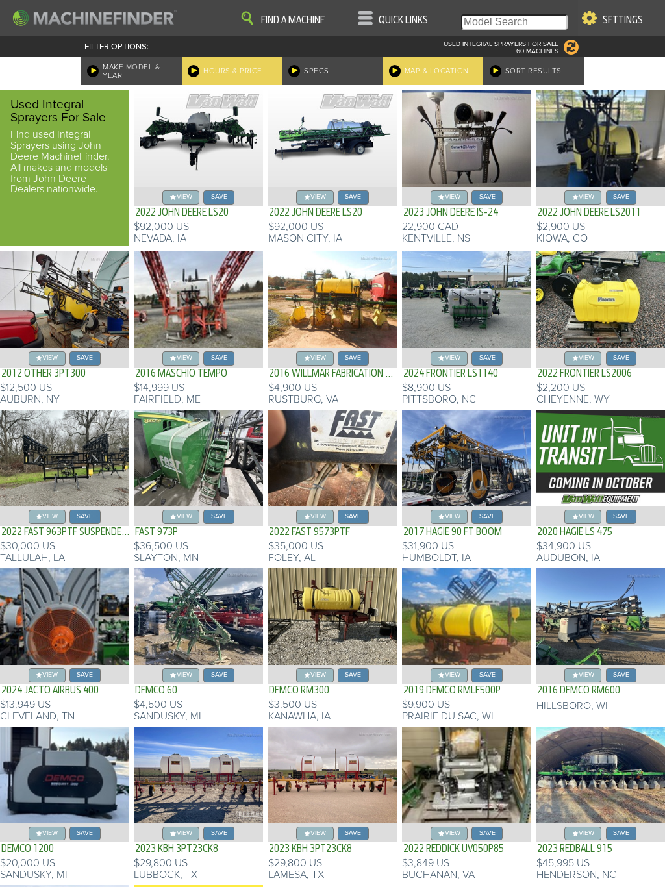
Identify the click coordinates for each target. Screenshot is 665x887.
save (219, 196)
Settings (623, 20)
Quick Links (403, 20)
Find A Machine (293, 20)
